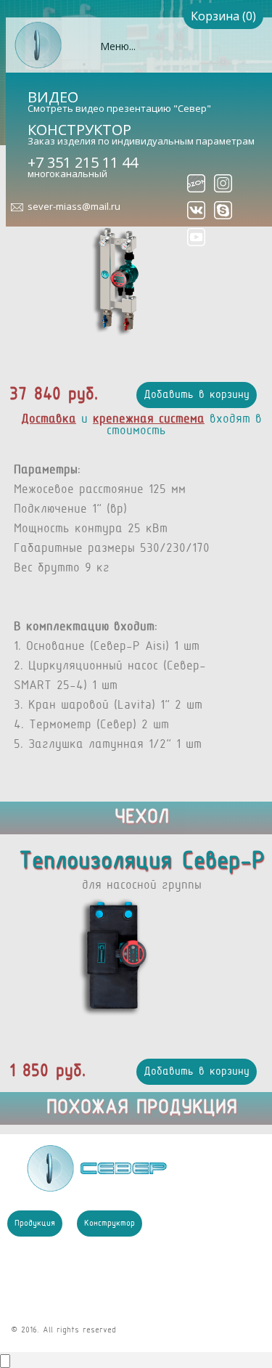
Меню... (118, 46)
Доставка (48, 420)
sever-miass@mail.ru (74, 206)
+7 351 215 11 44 (83, 162)
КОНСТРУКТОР (79, 129)
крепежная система (149, 420)
